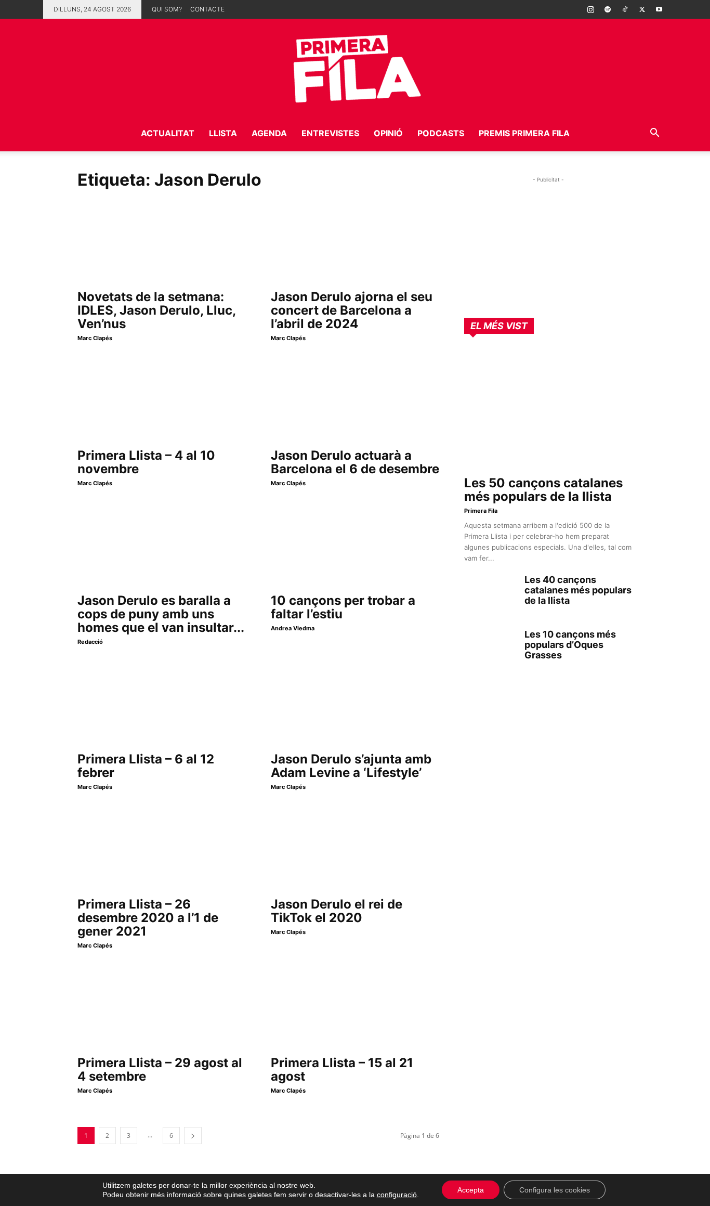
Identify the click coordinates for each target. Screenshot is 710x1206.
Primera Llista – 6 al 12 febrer (145, 765)
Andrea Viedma (292, 628)
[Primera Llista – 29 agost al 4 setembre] (161, 1007)
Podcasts (440, 133)
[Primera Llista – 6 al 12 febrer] (161, 704)
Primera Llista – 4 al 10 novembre (146, 462)
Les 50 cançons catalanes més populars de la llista (543, 489)
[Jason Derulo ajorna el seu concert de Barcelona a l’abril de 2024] (355, 241)
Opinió (388, 133)
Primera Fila (480, 510)
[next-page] (193, 1135)
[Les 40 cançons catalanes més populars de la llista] (490, 593)
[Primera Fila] (355, 67)
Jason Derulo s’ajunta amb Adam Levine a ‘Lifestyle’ (351, 765)
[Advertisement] (548, 250)
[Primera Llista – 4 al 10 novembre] (161, 400)
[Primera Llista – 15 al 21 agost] (355, 1007)
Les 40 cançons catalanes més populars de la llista (578, 590)
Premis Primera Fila (524, 133)
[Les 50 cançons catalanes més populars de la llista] (548, 408)
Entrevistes (330, 133)
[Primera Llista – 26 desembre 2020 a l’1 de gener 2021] (161, 849)
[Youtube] (659, 9)
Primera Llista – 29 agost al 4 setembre (159, 1069)
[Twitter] (642, 9)
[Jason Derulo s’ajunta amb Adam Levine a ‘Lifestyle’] (355, 704)
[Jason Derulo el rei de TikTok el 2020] (355, 849)
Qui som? (167, 9)
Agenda (269, 133)
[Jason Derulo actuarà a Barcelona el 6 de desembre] (355, 400)
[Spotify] (607, 9)
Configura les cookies (554, 1190)
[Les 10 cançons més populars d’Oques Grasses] (490, 647)
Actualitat (167, 133)
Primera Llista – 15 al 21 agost (342, 1069)
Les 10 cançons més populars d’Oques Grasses (570, 644)
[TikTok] (625, 9)
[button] (654, 134)
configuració (397, 1194)
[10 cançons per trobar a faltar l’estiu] (355, 545)
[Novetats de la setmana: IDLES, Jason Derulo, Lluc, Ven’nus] (161, 241)
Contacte (207, 9)
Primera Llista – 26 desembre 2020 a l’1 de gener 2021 (147, 918)
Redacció (90, 641)
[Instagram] (590, 9)
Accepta (470, 1190)
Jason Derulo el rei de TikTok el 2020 (336, 911)
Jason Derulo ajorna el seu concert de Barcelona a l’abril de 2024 (351, 310)
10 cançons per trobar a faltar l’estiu (343, 607)
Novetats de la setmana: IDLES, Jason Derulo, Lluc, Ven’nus (156, 310)
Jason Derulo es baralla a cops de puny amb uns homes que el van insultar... (160, 614)
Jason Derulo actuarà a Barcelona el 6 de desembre (355, 462)
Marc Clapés (94, 338)
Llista (223, 133)
